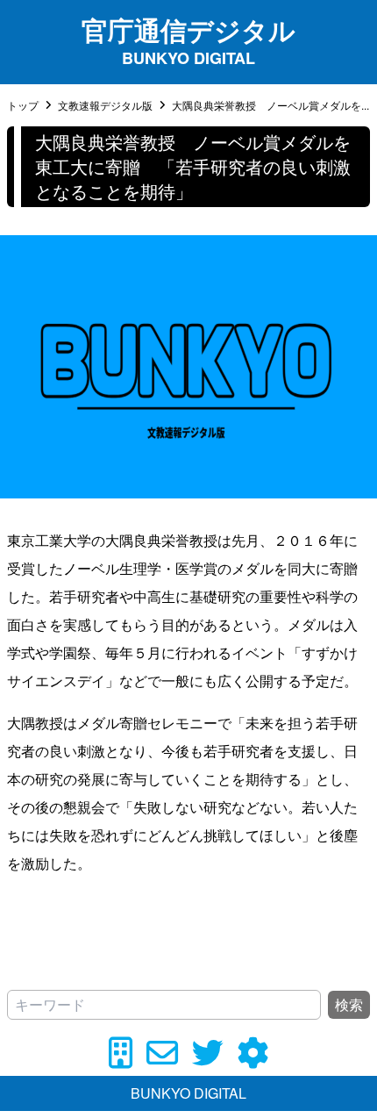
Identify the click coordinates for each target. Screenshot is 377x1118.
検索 (349, 1004)
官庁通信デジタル (188, 29)
